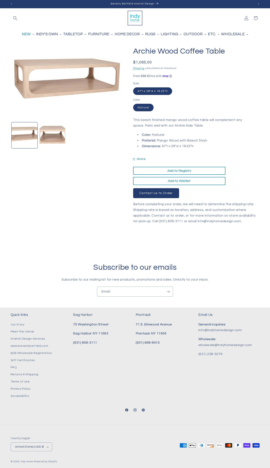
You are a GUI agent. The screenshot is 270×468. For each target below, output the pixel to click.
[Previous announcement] (11, 4)
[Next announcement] (259, 4)
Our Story (18, 324)
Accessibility (20, 395)
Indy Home (27, 461)
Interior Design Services (28, 338)
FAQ (14, 367)
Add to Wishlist (179, 181)
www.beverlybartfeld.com (29, 345)
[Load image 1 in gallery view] (24, 135)
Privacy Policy (21, 388)
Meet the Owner (23, 331)
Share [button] (141, 158)
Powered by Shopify (45, 461)
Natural (143, 107)
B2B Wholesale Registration (31, 353)
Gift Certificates (23, 360)
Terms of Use (20, 381)
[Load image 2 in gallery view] (52, 135)
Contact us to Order (156, 193)
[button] (15, 18)
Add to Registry (179, 171)
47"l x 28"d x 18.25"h (153, 91)
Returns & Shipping (24, 374)
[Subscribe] (168, 292)
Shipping (138, 68)
